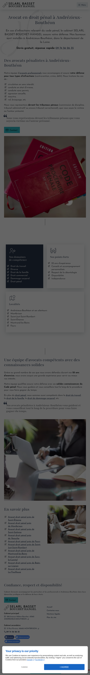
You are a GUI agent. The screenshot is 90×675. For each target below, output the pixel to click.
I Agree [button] (64, 667)
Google (30, 660)
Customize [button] (24, 667)
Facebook (39, 660)
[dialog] (45, 659)
